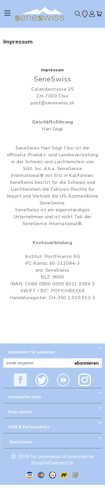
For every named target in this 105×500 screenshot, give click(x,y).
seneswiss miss (24, 397)
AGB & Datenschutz (28, 427)
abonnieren (86, 363)
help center (20, 412)
